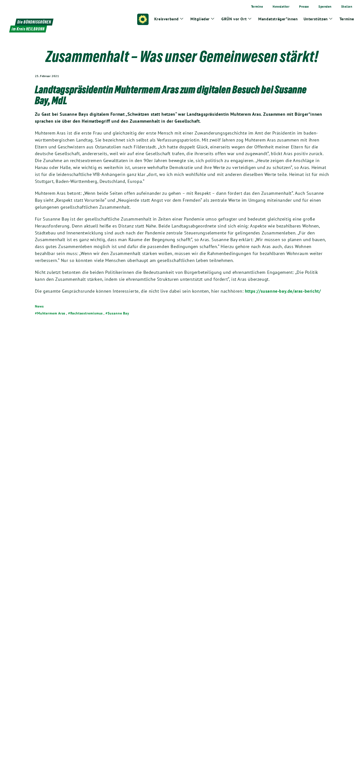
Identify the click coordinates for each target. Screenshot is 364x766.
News (39, 306)
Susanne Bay (118, 313)
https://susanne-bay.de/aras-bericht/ (283, 291)
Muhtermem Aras (51, 313)
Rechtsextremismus (86, 313)
